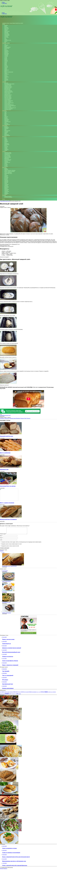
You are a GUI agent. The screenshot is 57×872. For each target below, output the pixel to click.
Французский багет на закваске (8, 519)
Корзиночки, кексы (8, 173)
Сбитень (6, 116)
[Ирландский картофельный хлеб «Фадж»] (8, 781)
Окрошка (6, 32)
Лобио (5, 68)
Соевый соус (7, 154)
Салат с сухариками (8, 100)
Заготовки (4, 125)
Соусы (3, 151)
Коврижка (6, 193)
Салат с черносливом (8, 102)
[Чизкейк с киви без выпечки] (9, 731)
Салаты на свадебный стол (10, 107)
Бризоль (6, 52)
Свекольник (6, 35)
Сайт (1, 539)
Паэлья (6, 75)
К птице (6, 164)
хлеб (10, 415)
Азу (5, 44)
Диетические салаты (8, 91)
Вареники (6, 54)
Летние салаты (7, 92)
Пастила (6, 146)
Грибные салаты (7, 85)
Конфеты (6, 141)
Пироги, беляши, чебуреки (9, 170)
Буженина (6, 53)
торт (17, 693)
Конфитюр (6, 127)
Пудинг (5, 147)
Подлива (6, 78)
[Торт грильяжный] (11, 719)
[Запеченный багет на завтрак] (8, 483)
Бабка (5, 46)
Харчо (5, 39)
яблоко (20, 693)
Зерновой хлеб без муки (6, 436)
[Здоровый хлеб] (11, 467)
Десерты (4, 136)
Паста (5, 74)
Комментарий (3, 533)
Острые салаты (7, 95)
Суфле (5, 194)
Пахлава (6, 180)
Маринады (6, 158)
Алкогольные (7, 124)
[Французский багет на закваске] (11, 517)
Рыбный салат (7, 89)
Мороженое (6, 144)
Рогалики (6, 177)
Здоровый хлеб (4, 469)
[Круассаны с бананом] (9, 769)
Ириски (5, 140)
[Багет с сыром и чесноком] (9, 500)
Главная (1, 201)
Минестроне (7, 31)
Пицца (5, 183)
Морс (5, 115)
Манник (6, 188)
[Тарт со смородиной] (8, 580)
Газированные (7, 121)
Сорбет (5, 148)
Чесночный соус (7, 159)
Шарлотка (6, 187)
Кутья (5, 142)
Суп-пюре (6, 37)
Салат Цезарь (7, 103)
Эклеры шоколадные (6, 612)
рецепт (3, 693)
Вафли (5, 168)
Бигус (5, 49)
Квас (5, 114)
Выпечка (4, 167)
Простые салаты (7, 97)
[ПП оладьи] (8, 590)
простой (1, 693)
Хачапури (6, 184)
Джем (5, 133)
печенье (42, 691)
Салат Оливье (7, 99)
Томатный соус (7, 157)
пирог (46, 691)
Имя (1, 535)
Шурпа (5, 41)
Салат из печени (7, 98)
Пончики (6, 190)
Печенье (6, 175)
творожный (12, 693)
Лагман (6, 30)
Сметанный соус (7, 153)
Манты (5, 70)
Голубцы (6, 56)
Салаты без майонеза (9, 104)
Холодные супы (7, 40)
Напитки (4, 110)
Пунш (5, 111)
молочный (6, 415)
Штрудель (6, 186)
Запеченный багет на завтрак (8, 486)
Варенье (6, 126)
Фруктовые (6, 119)
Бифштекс (6, 51)
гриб (5, 691)
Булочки (6, 178)
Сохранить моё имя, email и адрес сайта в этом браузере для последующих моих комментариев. (21, 541)
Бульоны (6, 27)
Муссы (5, 145)
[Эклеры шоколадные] (8, 611)
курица (30, 691)
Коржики (6, 169)
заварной (2, 415)
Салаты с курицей (8, 90)
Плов (5, 77)
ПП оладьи (4, 591)
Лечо (5, 129)
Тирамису (6, 149)
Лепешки (6, 181)
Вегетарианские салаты (9, 83)
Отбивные (6, 73)
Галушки (6, 55)
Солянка (6, 36)
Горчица (6, 161)
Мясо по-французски (8, 71)
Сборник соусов (7, 152)
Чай (5, 112)
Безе (5, 137)
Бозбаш (6, 25)
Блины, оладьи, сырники (9, 171)
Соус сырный (7, 155)
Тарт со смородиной (6, 581)
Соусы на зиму (7, 156)
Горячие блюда (6, 43)
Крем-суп (6, 29)
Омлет (5, 72)
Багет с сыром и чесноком (7, 502)
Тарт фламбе (5, 570)
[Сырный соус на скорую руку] (9, 707)
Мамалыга (6, 69)
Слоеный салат (7, 109)
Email (1, 537)
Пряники (6, 182)
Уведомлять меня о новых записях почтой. (10, 545)
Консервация (7, 135)
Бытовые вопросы (8, 197)
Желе (5, 138)
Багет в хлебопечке (5, 452)
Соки (5, 122)
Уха (5, 38)
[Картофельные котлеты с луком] (9, 793)
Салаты (4, 81)
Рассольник (6, 34)
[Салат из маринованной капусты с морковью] (11, 756)
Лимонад (6, 120)
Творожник (6, 191)
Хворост (6, 176)
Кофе (5, 113)
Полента (6, 79)
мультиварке (34, 691)
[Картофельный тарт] (8, 601)
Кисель (5, 117)
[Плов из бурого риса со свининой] (9, 806)
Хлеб (5, 174)
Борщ (5, 26)
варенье (3, 691)
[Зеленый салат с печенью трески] (11, 830)
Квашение (6, 134)
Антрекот (6, 45)
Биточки (6, 50)
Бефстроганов (7, 47)
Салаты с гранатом (8, 108)
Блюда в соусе (7, 160)
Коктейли (6, 123)
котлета (22, 691)
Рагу (5, 80)
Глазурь (6, 192)
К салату (6, 166)
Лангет (5, 67)
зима (14, 691)
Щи (5, 42)
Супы (3, 24)
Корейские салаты (8, 86)
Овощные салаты (8, 94)
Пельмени (6, 76)
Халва (5, 150)
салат (7, 693)
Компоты (6, 118)
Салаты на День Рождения (10, 105)
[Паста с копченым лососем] (8, 744)
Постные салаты (7, 96)
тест (15, 693)
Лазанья (6, 66)
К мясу (5, 163)
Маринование (7, 130)
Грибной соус (7, 162)
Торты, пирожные (8, 172)
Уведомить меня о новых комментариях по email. (11, 543)
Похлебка (6, 33)
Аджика (6, 132)
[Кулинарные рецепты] (6, 10)
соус (10, 693)
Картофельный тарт (6, 602)
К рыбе (5, 165)
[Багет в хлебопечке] (11, 450)
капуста (17, 691)
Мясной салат (7, 88)
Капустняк (6, 28)
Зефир (5, 139)
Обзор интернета (7, 196)
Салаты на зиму (7, 106)
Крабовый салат (7, 87)
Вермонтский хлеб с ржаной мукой (9, 566)
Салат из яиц (7, 93)
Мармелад (6, 143)
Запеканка (6, 189)
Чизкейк (6, 185)
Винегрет (6, 82)
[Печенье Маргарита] (9, 818)
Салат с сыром (7, 101)
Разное (4, 195)
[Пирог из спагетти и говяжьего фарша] (9, 843)
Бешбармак (6, 48)
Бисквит (6, 179)
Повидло (6, 128)
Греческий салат (7, 84)
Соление (6, 131)
